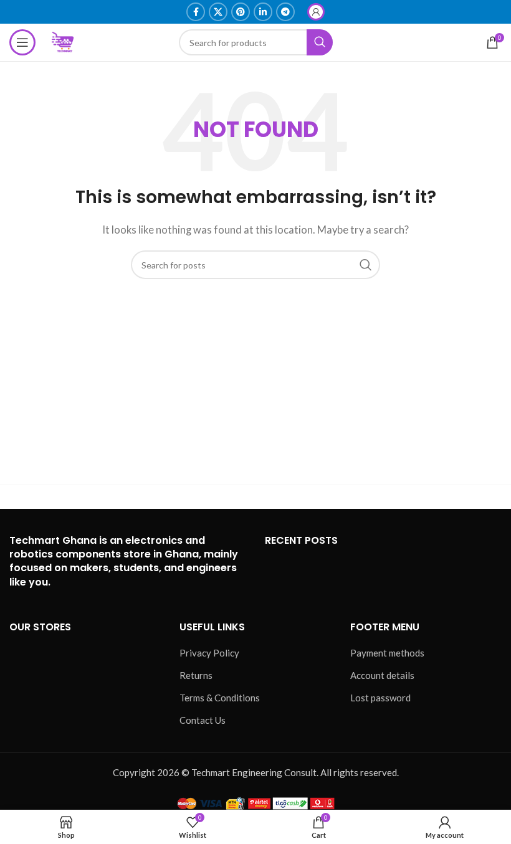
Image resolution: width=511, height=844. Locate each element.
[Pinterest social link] (240, 11)
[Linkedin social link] (263, 11)
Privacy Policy (209, 652)
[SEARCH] (365, 264)
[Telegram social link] (285, 11)
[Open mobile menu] (22, 42)
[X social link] (218, 11)
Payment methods (387, 652)
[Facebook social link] (195, 11)
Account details (382, 675)
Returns (196, 675)
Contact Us (202, 720)
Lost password (380, 697)
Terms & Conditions (219, 697)
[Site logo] (63, 41)
